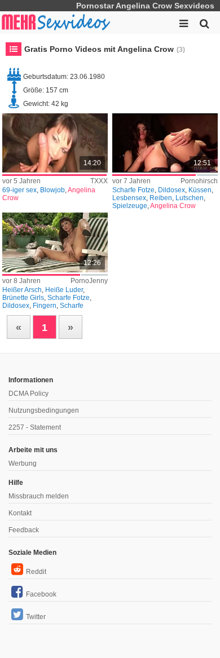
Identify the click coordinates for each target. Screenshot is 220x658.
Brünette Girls (23, 298)
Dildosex (171, 190)
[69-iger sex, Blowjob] (55, 143)
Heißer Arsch (22, 290)
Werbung (22, 463)
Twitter (36, 617)
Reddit (36, 572)
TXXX (99, 181)
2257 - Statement (34, 427)
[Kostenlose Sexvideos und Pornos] (56, 22)
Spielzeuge (129, 206)
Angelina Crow (173, 206)
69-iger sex (19, 190)
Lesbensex (129, 198)
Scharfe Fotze (133, 190)
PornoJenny (89, 281)
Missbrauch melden (38, 496)
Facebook (41, 594)
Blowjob (52, 190)
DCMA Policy (28, 394)
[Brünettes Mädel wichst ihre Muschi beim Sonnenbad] (55, 242)
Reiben (160, 198)
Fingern (44, 306)
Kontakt (20, 513)
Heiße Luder (64, 290)
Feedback (23, 530)
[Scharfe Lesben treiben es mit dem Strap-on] (165, 143)
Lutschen (189, 198)
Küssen (200, 190)
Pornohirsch (199, 181)
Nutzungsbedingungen (43, 410)
